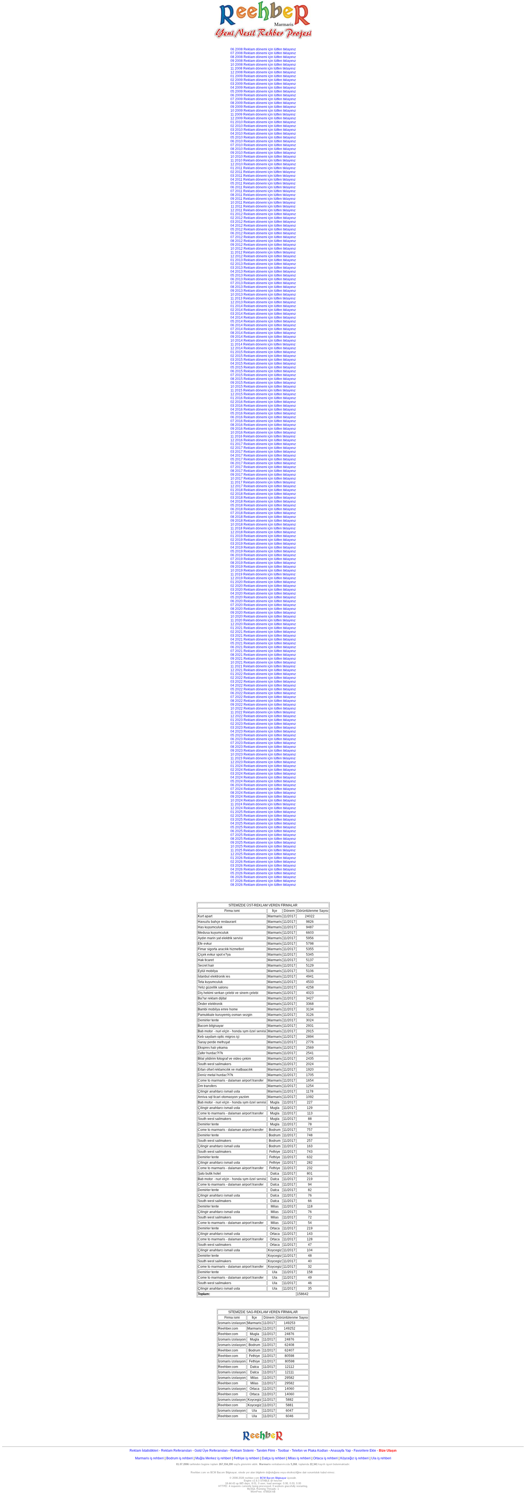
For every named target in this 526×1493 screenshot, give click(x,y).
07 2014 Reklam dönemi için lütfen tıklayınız (263, 329)
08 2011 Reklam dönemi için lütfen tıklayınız (263, 195)
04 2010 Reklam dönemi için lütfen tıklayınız (263, 134)
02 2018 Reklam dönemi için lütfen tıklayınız (263, 494)
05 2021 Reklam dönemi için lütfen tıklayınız (263, 643)
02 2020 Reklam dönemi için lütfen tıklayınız (263, 586)
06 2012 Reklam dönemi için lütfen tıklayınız (263, 233)
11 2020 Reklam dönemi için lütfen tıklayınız (263, 620)
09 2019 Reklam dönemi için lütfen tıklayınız (263, 567)
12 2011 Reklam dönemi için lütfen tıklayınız (263, 210)
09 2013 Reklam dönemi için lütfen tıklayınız (263, 291)
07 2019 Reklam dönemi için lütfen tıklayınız (263, 559)
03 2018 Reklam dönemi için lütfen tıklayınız (263, 498)
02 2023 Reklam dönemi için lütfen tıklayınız (263, 724)
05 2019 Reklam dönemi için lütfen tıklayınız (263, 551)
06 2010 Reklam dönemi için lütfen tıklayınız (263, 141)
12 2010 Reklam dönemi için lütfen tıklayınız (263, 164)
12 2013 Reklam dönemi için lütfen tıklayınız (263, 302)
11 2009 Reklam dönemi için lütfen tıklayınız (263, 114)
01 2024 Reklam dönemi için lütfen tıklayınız (263, 766)
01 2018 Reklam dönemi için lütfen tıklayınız (263, 490)
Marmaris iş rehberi (149, 1458)
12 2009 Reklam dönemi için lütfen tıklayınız (263, 118)
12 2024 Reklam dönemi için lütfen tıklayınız (263, 808)
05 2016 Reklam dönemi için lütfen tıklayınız (263, 413)
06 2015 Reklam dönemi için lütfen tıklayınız (263, 371)
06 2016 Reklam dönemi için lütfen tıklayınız (263, 417)
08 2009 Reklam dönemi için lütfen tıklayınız (263, 103)
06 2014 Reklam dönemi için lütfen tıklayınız (263, 325)
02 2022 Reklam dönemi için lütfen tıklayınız (263, 678)
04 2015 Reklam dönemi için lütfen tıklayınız (263, 363)
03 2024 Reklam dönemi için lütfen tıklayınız (263, 774)
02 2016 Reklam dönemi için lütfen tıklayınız (263, 402)
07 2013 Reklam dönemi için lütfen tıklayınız (263, 283)
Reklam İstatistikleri (144, 1450)
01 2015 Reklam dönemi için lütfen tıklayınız (263, 352)
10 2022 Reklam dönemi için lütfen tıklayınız (263, 708)
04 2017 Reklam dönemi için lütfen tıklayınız (263, 455)
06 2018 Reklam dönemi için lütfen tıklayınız (263, 509)
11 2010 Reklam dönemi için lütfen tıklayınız (263, 160)
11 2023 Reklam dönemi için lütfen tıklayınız (263, 758)
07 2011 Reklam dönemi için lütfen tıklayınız (263, 191)
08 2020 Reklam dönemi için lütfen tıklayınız (263, 609)
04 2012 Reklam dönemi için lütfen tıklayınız (263, 225)
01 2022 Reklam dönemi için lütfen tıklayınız (263, 674)
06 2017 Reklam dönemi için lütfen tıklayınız (263, 463)
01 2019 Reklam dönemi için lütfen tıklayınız (263, 536)
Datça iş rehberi (273, 1458)
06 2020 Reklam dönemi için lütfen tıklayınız (263, 601)
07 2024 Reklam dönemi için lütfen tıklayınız (263, 789)
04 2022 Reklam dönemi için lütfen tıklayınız (263, 685)
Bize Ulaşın (387, 1450)
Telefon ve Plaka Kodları (310, 1450)
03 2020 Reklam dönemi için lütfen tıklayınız (263, 590)
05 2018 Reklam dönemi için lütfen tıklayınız (263, 505)
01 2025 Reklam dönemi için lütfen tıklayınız (263, 812)
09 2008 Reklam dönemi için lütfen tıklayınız (263, 61)
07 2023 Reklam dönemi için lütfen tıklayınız (263, 743)
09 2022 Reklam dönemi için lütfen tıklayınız (263, 705)
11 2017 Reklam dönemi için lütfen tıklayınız (263, 482)
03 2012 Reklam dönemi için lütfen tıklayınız (263, 222)
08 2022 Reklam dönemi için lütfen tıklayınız (263, 701)
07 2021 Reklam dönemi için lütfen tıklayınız (263, 651)
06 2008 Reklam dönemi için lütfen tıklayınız (263, 49)
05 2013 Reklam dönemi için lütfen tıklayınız (263, 275)
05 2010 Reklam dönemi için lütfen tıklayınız (263, 137)
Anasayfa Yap (340, 1450)
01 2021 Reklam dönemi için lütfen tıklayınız (263, 628)
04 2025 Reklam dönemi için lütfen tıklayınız (263, 823)
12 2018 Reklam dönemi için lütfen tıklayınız (263, 532)
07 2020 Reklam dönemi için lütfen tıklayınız (263, 605)
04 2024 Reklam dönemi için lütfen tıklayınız (263, 777)
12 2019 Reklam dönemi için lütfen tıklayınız (263, 578)
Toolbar (283, 1450)
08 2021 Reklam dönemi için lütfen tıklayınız (263, 655)
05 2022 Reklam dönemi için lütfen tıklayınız (263, 689)
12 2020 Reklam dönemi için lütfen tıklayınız (263, 624)
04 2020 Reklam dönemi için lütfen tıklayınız (263, 593)
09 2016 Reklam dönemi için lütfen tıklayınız (263, 429)
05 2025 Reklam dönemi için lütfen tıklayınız (263, 827)
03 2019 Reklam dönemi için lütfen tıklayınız (263, 544)
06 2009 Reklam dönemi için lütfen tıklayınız (263, 95)
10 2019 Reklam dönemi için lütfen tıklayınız (263, 570)
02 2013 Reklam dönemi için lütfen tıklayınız (263, 264)
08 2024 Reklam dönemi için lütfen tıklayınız (263, 793)
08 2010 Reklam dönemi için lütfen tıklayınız (263, 149)
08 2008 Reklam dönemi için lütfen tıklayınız (263, 57)
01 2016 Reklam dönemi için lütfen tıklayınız (263, 398)
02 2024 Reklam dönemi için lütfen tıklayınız (263, 770)
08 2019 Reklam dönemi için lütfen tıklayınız (263, 563)
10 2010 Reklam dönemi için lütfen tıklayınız (263, 156)
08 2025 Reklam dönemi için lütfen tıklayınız (263, 839)
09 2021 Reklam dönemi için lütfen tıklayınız (263, 659)
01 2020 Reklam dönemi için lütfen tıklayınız (263, 582)
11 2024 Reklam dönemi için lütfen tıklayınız (263, 804)
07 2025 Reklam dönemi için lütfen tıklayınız (263, 835)
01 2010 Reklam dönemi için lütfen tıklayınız (263, 122)
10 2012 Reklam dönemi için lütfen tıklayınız (263, 248)
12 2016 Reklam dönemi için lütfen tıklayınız (263, 440)
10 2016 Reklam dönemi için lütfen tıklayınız (263, 432)
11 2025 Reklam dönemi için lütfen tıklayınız (263, 850)
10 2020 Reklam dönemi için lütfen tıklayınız (263, 616)
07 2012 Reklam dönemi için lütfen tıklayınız (263, 237)
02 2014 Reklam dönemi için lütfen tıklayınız (263, 310)
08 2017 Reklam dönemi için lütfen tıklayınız (263, 471)
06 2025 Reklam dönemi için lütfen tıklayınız (263, 831)
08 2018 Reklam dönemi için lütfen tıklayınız (263, 517)
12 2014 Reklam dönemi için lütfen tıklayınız (263, 348)
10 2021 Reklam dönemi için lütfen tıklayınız (263, 662)
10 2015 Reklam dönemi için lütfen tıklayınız (263, 386)
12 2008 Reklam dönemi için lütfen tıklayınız (263, 72)
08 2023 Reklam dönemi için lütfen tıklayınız (263, 747)
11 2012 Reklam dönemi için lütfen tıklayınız (263, 252)
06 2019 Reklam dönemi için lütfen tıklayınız (263, 555)
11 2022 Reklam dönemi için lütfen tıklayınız (263, 712)
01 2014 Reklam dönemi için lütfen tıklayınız (263, 306)
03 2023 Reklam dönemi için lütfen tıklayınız (263, 728)
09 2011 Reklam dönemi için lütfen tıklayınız (263, 199)
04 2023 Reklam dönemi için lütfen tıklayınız (263, 731)
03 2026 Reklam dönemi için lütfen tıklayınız (263, 865)
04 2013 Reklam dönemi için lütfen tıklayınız (263, 271)
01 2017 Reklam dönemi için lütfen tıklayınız (263, 444)
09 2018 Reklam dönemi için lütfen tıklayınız (263, 521)
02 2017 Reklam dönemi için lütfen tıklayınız (263, 448)
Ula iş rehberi (381, 1458)
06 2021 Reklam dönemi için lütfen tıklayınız (263, 647)
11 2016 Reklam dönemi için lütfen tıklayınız (263, 436)
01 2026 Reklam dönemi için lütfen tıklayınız (263, 858)
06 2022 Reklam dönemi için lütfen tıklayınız (263, 693)
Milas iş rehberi (299, 1458)
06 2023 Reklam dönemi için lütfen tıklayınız (263, 739)
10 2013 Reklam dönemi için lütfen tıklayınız (263, 294)
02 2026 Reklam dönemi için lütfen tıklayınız (263, 862)
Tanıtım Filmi (265, 1450)
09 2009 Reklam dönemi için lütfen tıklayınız (263, 107)
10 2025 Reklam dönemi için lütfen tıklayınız (263, 846)
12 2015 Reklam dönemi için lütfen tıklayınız (263, 394)
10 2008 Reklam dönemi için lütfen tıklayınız (263, 65)
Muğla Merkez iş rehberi (213, 1458)
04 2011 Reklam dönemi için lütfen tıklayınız (263, 179)
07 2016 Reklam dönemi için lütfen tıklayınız (263, 421)
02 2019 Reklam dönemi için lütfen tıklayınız (263, 540)
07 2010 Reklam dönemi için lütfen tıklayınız (263, 145)
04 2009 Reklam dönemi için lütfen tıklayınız (263, 88)
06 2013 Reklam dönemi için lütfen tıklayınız (263, 279)
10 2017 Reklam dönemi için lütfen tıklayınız (263, 478)
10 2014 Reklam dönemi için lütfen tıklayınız (263, 340)
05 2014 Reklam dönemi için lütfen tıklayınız (263, 321)
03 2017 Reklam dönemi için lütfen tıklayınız (263, 452)
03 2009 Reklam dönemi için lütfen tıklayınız (263, 84)
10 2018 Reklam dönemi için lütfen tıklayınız (263, 524)
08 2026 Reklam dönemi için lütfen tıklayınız (263, 885)
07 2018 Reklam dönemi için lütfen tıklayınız (263, 513)
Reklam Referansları (176, 1450)
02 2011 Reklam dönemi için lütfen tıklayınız (263, 172)
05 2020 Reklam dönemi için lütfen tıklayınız (263, 597)
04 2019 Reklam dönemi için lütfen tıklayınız (263, 547)
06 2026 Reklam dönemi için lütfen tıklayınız (263, 877)
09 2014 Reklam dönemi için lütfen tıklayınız (263, 337)
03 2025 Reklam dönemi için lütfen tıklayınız (263, 820)
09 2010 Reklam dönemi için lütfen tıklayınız (263, 153)
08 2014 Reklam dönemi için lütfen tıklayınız (263, 333)
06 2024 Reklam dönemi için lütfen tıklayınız (263, 785)
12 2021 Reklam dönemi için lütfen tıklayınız (263, 670)
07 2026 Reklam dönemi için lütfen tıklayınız (263, 881)
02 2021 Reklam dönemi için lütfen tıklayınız (263, 632)
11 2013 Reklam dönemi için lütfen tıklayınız (263, 298)
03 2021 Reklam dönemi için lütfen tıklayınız (263, 636)
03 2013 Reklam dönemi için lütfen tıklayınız (263, 268)
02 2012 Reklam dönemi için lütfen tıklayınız (263, 218)
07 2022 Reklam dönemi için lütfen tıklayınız (263, 697)
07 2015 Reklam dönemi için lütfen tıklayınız (263, 375)
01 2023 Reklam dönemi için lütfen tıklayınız (263, 720)
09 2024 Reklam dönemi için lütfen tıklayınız (263, 797)
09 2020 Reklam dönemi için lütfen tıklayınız (263, 613)
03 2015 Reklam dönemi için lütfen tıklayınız (263, 360)
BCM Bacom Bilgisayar (273, 1478)
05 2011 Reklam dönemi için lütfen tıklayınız (263, 183)
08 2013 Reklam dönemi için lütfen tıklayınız (263, 287)
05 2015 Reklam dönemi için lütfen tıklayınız (263, 367)
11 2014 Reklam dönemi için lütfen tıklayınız (263, 344)
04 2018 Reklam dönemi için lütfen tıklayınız (263, 501)
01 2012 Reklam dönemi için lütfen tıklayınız (263, 214)
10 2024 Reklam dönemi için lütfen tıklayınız (263, 800)
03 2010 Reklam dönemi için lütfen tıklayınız (263, 130)
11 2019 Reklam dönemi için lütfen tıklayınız (263, 574)
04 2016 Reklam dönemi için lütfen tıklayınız (263, 409)
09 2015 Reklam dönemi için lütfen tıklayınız (263, 383)
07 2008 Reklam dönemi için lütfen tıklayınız (263, 53)
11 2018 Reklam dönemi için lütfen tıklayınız (263, 528)
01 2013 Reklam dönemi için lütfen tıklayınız (263, 260)
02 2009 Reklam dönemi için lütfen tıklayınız (263, 80)
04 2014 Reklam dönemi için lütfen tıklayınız (263, 317)
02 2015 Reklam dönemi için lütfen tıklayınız (263, 356)
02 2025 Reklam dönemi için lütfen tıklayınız (263, 816)
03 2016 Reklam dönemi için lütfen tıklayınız (263, 406)
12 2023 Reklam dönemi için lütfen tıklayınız (263, 762)
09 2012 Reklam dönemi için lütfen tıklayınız (263, 245)
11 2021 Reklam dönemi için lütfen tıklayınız (263, 666)
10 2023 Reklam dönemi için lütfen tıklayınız (263, 754)
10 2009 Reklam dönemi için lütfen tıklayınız (263, 111)
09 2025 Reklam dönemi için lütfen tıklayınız (263, 843)
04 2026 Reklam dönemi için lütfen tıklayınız (263, 869)
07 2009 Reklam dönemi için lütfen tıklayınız (263, 99)
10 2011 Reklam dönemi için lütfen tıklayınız (263, 202)
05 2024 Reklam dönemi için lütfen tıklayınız (263, 781)
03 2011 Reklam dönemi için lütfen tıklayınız (263, 176)
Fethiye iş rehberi (246, 1458)
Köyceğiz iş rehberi (354, 1458)
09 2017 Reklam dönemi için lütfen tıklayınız (263, 475)
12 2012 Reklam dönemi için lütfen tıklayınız (263, 256)
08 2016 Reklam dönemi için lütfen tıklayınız (263, 425)
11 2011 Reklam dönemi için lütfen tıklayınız (263, 206)
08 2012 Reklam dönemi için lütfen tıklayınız (263, 241)
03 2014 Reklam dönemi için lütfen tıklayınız (263, 314)
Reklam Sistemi (242, 1450)
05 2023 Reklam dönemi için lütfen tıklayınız (263, 735)
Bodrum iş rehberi (179, 1458)
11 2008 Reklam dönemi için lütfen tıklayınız (263, 68)
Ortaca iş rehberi (325, 1458)
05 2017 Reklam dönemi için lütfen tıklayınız (263, 459)
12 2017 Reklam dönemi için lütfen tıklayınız (263, 486)
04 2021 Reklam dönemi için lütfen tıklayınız (263, 639)
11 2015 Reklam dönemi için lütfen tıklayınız (263, 390)
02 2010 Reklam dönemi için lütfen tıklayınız (263, 126)
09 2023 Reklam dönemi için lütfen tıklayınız (263, 751)
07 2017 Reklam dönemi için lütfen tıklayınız (263, 467)
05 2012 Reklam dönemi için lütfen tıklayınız (263, 229)
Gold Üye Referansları (211, 1450)
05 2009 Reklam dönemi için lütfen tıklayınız (263, 91)
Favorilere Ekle (365, 1450)
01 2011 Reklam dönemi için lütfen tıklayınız (263, 168)
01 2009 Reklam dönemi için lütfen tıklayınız (263, 76)
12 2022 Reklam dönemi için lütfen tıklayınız (263, 716)
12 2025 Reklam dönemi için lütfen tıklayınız (263, 854)
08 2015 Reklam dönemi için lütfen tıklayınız (263, 379)
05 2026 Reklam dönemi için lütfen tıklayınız (263, 873)
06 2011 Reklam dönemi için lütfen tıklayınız (263, 187)
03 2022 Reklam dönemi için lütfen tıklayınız (263, 682)
